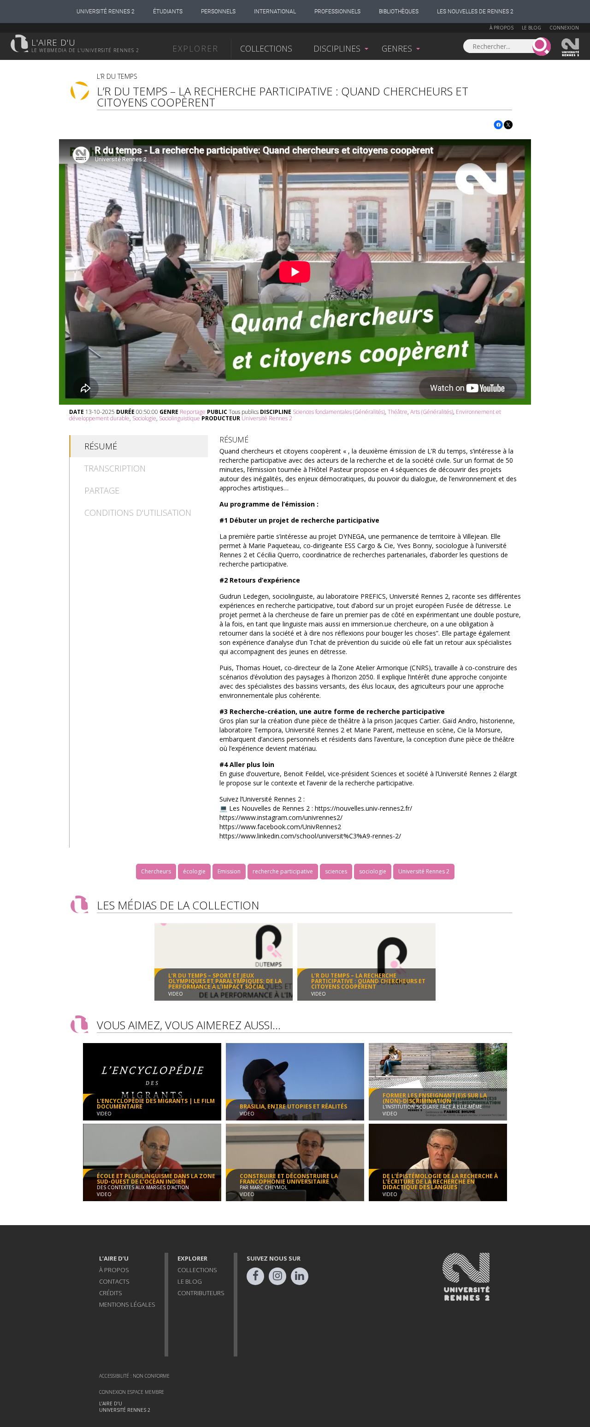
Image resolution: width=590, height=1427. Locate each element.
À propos (501, 27)
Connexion (564, 27)
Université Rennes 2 (106, 11)
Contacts (114, 1281)
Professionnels (337, 11)
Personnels (218, 11)
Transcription (115, 468)
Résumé (100, 446)
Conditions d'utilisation (137, 512)
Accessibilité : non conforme (134, 1376)
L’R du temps (117, 76)
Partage (101, 490)
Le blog (531, 27)
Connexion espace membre (131, 1392)
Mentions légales (127, 1304)
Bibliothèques (399, 11)
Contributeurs (200, 1293)
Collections (266, 48)
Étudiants (168, 11)
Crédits (110, 1293)
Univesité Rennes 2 (570, 47)
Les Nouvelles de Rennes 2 (475, 11)
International (275, 11)
